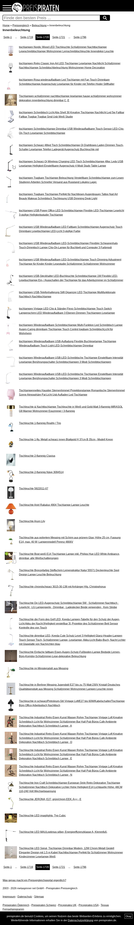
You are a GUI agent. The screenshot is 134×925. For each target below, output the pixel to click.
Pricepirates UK (67, 905)
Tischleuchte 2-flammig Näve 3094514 (41, 472)
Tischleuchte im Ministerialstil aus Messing (43, 668)
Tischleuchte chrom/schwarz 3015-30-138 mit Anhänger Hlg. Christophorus (62, 586)
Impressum (9, 896)
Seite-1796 (80, 37)
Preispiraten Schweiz (43, 905)
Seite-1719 (26, 37)
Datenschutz (24, 896)
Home (6, 25)
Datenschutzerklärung (80, 920)
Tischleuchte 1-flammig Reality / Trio (40, 423)
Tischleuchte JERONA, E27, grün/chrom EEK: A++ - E (50, 799)
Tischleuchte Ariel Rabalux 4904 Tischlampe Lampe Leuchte (54, 504)
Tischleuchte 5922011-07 (33, 488)
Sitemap (39, 896)
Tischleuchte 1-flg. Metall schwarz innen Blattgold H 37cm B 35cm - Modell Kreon (66, 439)
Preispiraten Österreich (16, 905)
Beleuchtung (39, 25)
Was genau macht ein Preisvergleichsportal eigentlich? (34, 880)
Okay (128, 916)
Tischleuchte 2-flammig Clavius (37, 455)
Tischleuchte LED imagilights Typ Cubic (42, 815)
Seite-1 (7, 37)
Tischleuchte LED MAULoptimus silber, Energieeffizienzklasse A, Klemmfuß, (63, 831)
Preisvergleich (20, 25)
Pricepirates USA (89, 905)
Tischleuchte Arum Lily (32, 521)
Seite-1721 (58, 37)
